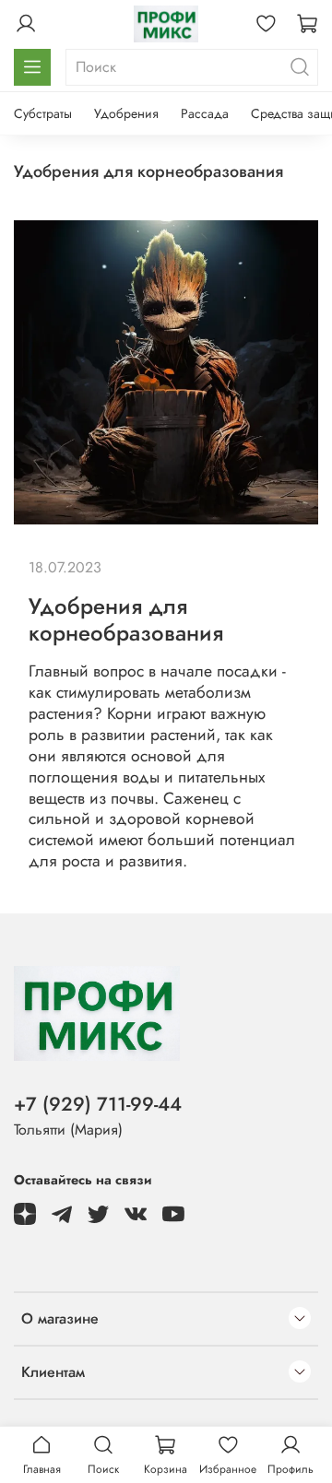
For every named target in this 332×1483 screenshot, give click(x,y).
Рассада (205, 113)
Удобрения (126, 113)
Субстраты (43, 113)
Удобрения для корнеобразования (126, 619)
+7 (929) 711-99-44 (98, 1104)
